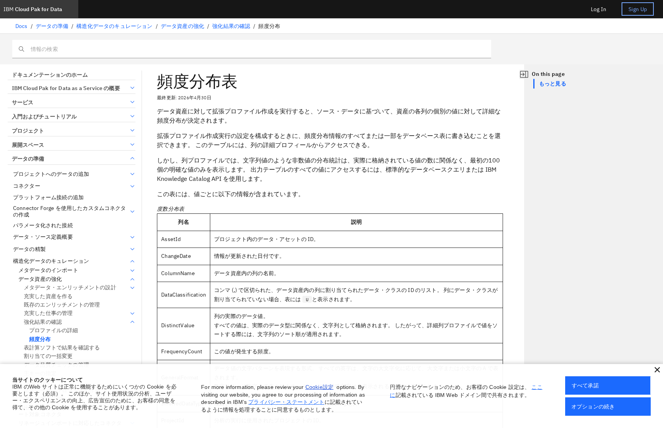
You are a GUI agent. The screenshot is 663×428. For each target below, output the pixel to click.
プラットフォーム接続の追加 (48, 197)
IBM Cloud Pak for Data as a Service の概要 (66, 88)
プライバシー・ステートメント (286, 402)
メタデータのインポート (48, 270)
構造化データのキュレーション (114, 26)
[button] (657, 369)
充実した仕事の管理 (48, 313)
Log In (598, 9)
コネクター (26, 186)
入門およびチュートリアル (44, 116)
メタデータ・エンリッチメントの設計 (70, 287)
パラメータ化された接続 (43, 225)
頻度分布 (40, 339)
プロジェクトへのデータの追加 (51, 174)
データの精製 (29, 249)
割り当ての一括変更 (48, 356)
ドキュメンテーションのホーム (50, 74)
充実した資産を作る (48, 296)
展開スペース (28, 144)
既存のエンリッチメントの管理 (62, 304)
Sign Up (637, 9)
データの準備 (52, 26)
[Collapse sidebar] (524, 74)
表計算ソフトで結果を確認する (62, 347)
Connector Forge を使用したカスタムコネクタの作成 (69, 211)
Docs (21, 26)
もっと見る (552, 83)
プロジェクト (28, 130)
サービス (22, 102)
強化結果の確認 (231, 26)
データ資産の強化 (182, 26)
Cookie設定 (319, 387)
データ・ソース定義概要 (43, 237)
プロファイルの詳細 (53, 330)
